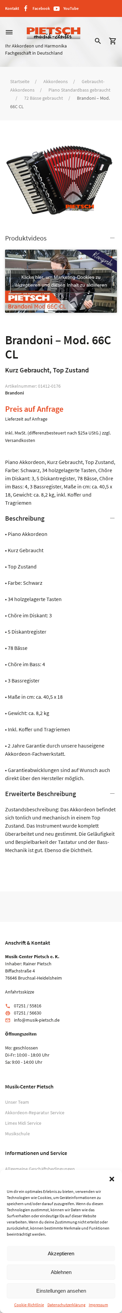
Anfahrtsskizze (19, 992)
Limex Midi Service (23, 1123)
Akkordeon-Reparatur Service (34, 1112)
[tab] (61, 648)
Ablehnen (61, 1272)
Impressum (98, 1304)
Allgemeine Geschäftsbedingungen (40, 1169)
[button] (111, 1178)
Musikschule (17, 1134)
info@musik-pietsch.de (37, 1020)
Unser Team (17, 1102)
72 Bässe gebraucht (43, 98)
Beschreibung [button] (24, 518)
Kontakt (12, 8)
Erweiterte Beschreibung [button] (40, 793)
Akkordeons (55, 81)
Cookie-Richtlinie (29, 1304)
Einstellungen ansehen (61, 1291)
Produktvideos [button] (25, 238)
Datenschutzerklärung (66, 1304)
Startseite (19, 81)
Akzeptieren (61, 1253)
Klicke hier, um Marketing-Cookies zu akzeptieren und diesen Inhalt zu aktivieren (61, 281)
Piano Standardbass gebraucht (79, 90)
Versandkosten (20, 440)
